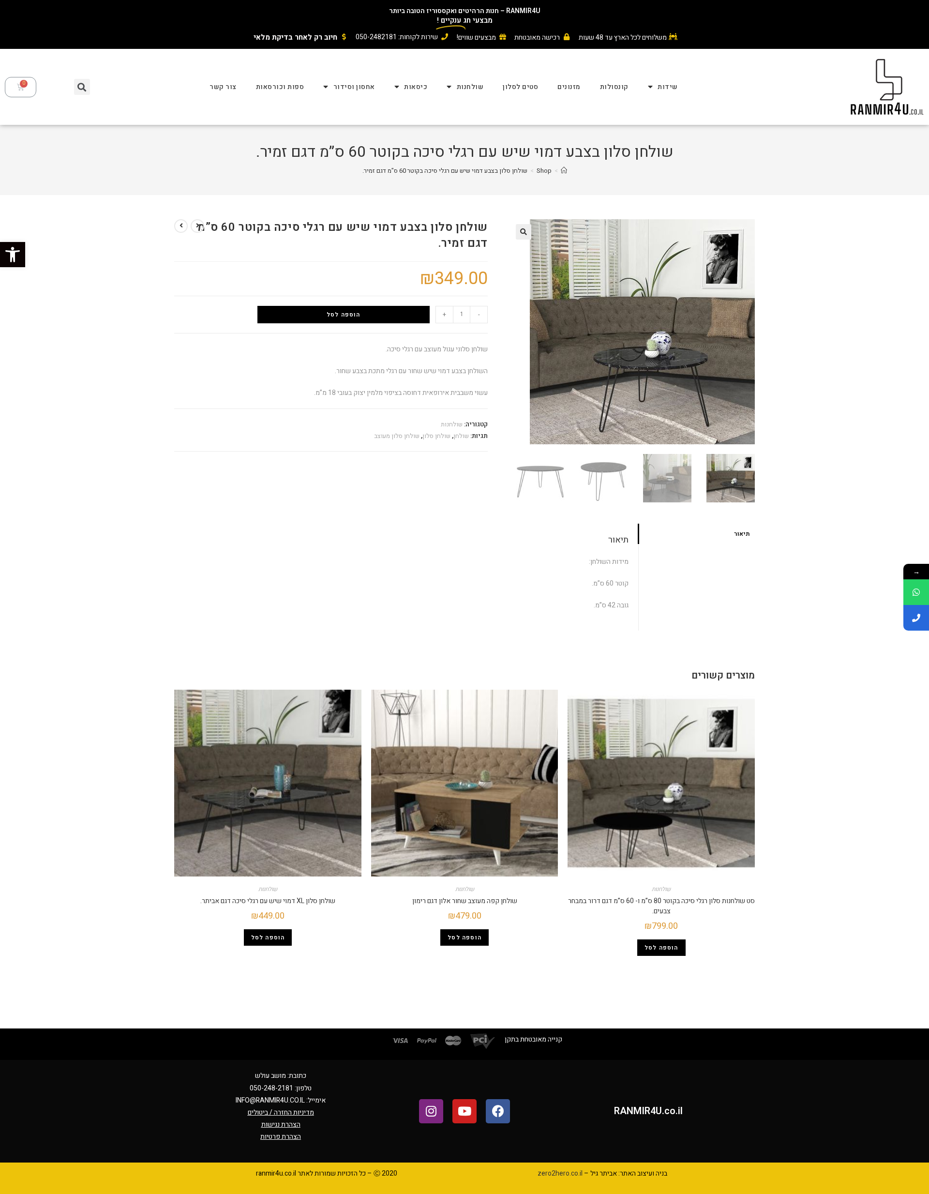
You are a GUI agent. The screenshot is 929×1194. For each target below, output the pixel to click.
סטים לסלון (520, 87)
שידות (668, 87)
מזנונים (569, 87)
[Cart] (20, 87)
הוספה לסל (343, 314)
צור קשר (223, 87)
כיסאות (415, 87)
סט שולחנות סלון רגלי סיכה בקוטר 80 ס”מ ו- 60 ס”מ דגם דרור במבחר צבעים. (661, 906)
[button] (12, 254)
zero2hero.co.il (560, 1173)
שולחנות (470, 87)
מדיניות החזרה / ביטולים (281, 1112)
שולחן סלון (436, 435)
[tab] (697, 534)
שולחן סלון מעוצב (397, 435)
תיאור (742, 533)
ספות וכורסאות (280, 87)
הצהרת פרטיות (280, 1137)
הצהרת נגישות (280, 1124)
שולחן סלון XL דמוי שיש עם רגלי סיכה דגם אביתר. (267, 901)
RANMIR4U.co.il (648, 1111)
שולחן (461, 435)
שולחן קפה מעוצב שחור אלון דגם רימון (464, 901)
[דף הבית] (564, 170)
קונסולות (614, 87)
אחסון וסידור (354, 87)
